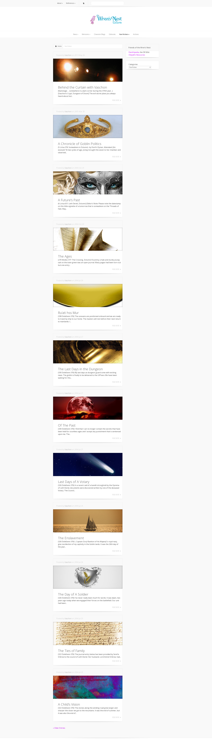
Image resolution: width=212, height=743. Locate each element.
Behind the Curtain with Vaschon (82, 87)
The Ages (65, 256)
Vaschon (68, 55)
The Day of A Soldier (73, 594)
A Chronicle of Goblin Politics (79, 143)
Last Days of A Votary (73, 481)
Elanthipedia (134, 52)
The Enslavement (71, 538)
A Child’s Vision (69, 704)
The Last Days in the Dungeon (80, 369)
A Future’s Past (69, 200)
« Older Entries (59, 728)
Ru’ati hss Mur (68, 312)
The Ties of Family (71, 650)
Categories (133, 64)
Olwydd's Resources (137, 55)
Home (60, 46)
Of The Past (67, 425)
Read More (115, 100)
